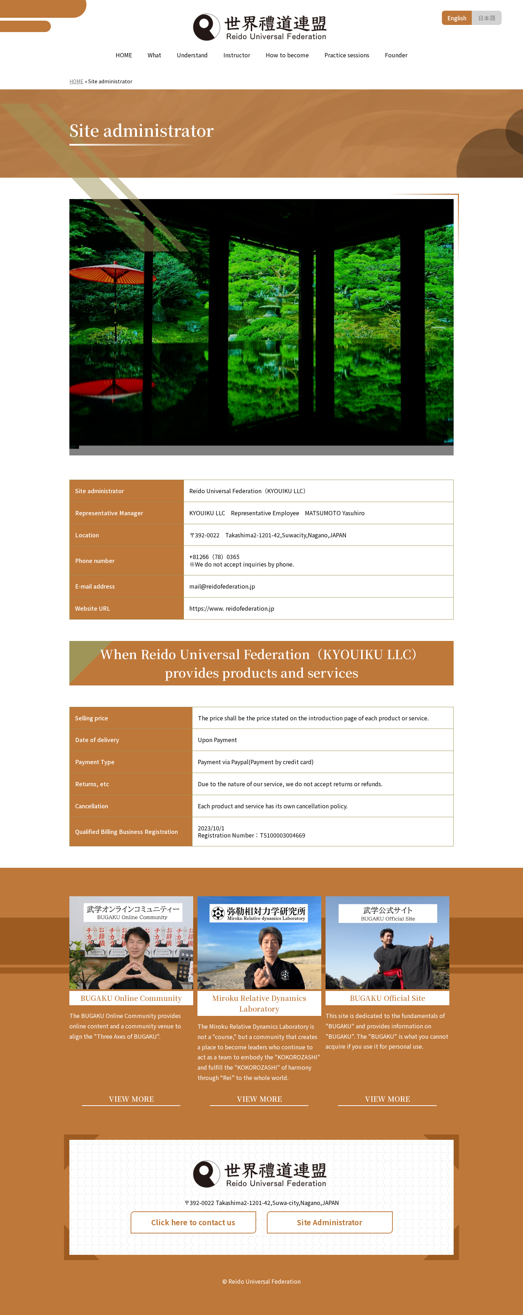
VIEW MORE (131, 1099)
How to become (287, 55)
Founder (396, 55)
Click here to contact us (193, 1222)
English (456, 18)
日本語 (486, 18)
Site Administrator (329, 1222)
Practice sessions (346, 55)
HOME (124, 55)
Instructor (236, 55)
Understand (192, 55)
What (154, 55)
